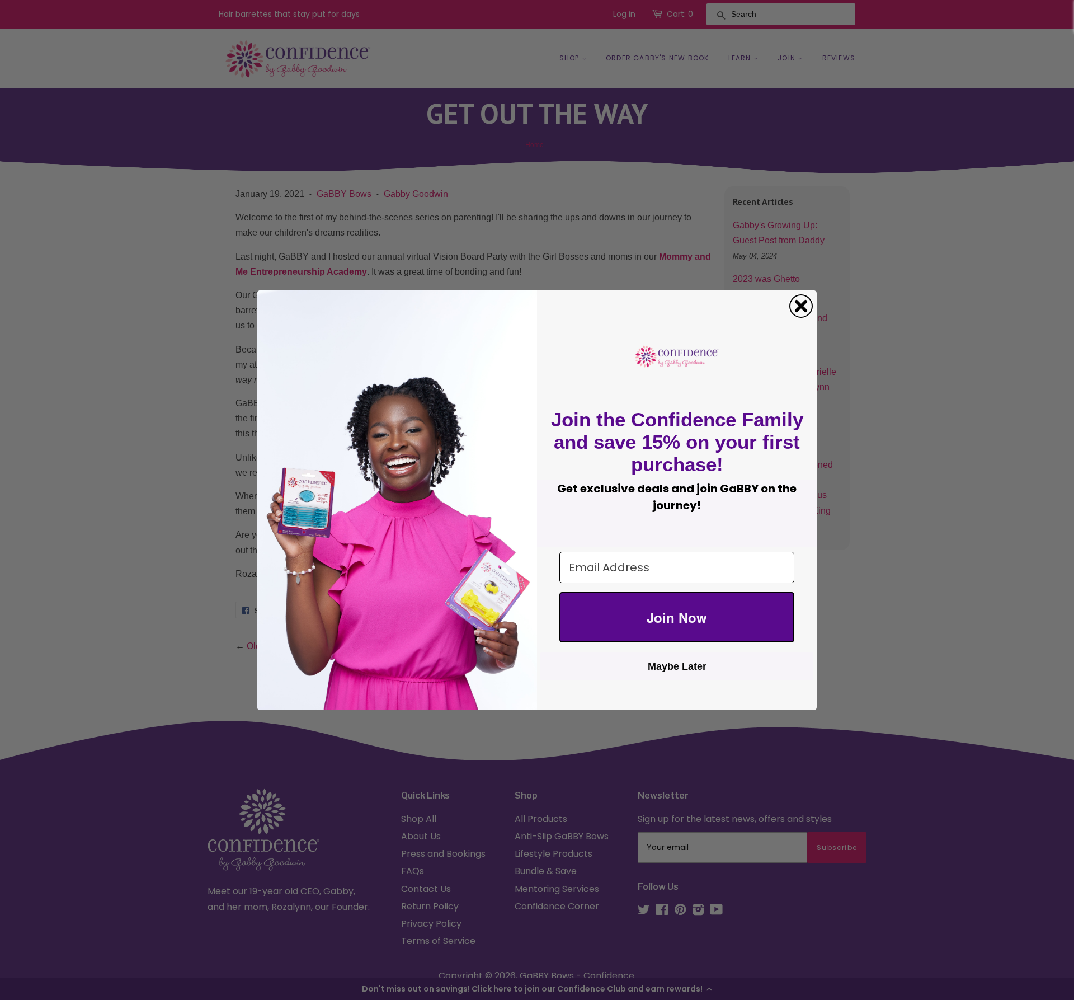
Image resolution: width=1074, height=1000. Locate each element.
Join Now (677, 617)
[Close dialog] (801, 306)
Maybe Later (677, 666)
